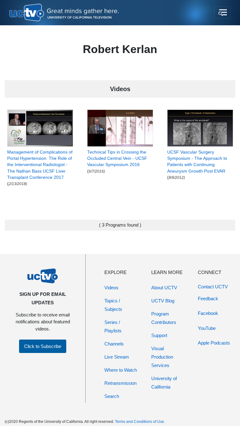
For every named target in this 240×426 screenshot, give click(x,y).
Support (159, 335)
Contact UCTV (213, 286)
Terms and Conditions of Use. (140, 421)
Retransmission (120, 383)
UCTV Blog (162, 300)
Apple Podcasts (214, 342)
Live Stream (116, 357)
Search (111, 396)
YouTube (207, 328)
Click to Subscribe (42, 346)
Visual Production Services (162, 357)
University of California (164, 382)
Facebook (208, 313)
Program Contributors (163, 318)
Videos (111, 287)
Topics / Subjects (113, 305)
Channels (114, 343)
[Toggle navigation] (222, 12)
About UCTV (164, 287)
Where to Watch (120, 370)
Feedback (208, 298)
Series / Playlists (113, 326)
